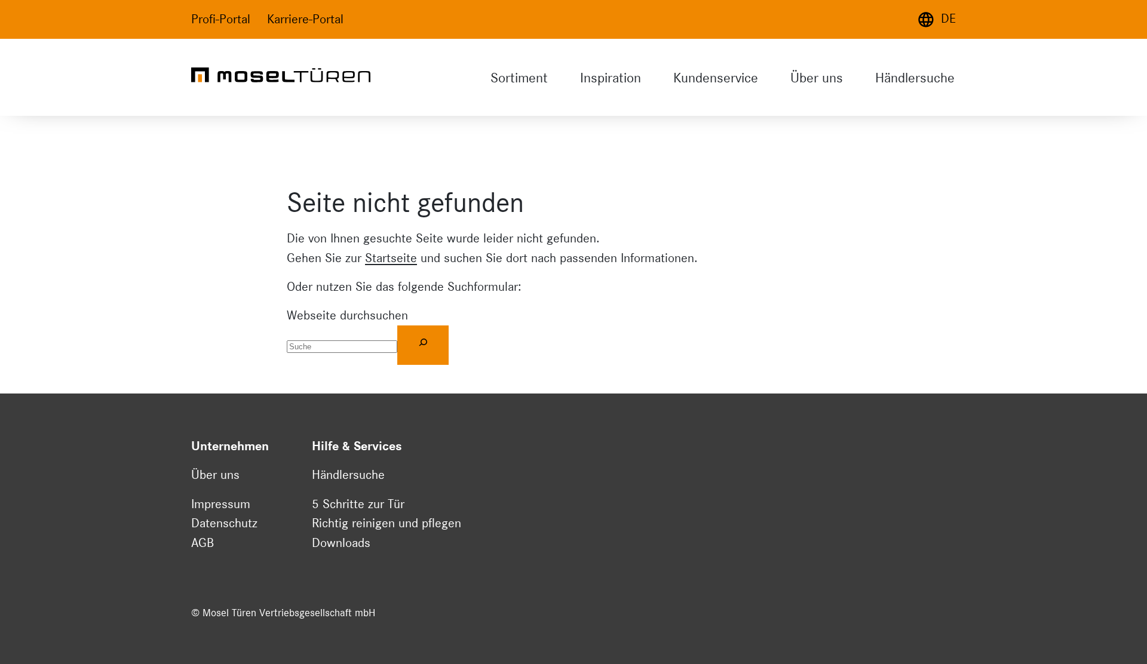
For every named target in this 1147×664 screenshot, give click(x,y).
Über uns (816, 77)
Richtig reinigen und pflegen (386, 523)
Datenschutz (224, 523)
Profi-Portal (220, 19)
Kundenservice (715, 77)
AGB (202, 543)
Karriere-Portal (305, 19)
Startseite (391, 258)
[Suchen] (423, 345)
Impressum (220, 504)
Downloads (341, 543)
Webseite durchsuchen (347, 315)
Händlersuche (915, 77)
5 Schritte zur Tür (358, 504)
